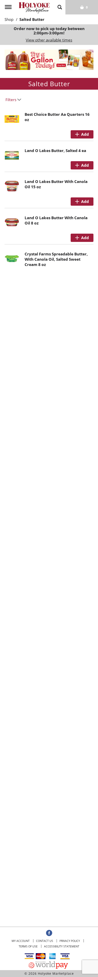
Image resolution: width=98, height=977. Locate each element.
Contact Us (44, 941)
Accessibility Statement (61, 946)
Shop (9, 19)
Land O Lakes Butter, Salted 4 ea (55, 150)
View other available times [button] (49, 40)
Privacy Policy (69, 941)
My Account (21, 941)
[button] (49, 59)
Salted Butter (31, 19)
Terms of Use (28, 946)
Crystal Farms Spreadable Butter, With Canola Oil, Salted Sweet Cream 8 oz (56, 259)
